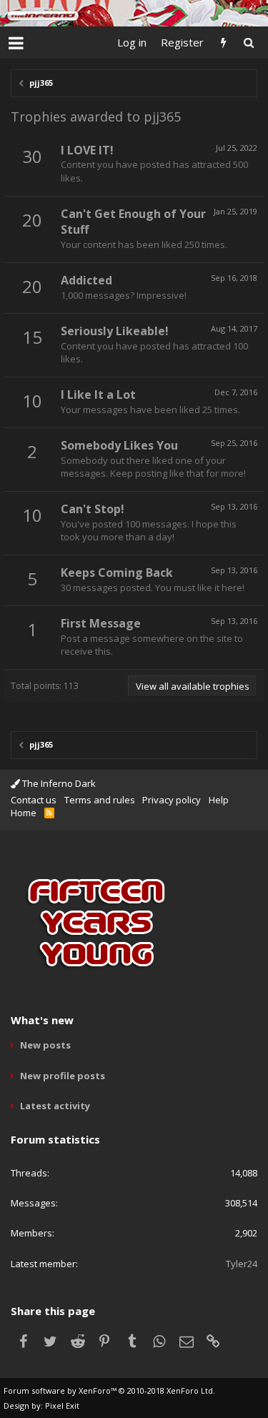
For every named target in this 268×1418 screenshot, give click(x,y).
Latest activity (55, 1105)
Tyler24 (241, 1263)
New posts (45, 1044)
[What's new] (223, 42)
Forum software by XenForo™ (109, 1390)
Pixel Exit (62, 1405)
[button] (16, 43)
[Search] (248, 42)
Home (23, 812)
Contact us (33, 799)
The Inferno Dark (58, 783)
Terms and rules (99, 799)
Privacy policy (171, 799)
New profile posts (62, 1075)
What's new (42, 1020)
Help (219, 799)
